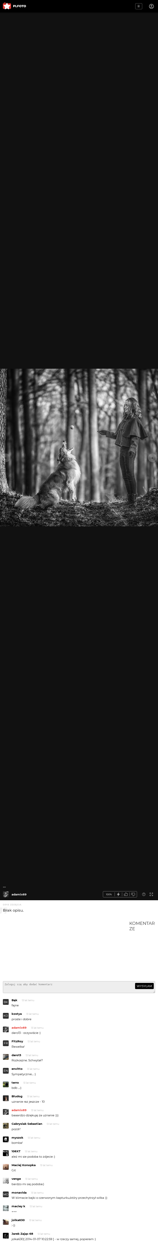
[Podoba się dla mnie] (126, 894)
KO (5, 1016)
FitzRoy (17, 1041)
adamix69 (19, 894)
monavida (19, 1192)
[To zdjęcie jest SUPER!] (118, 894)
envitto (17, 1069)
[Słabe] (133, 894)
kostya (17, 1014)
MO (5, 1194)
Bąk (14, 1000)
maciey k (18, 1206)
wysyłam (144, 986)
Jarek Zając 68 (22, 1234)
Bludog (17, 1096)
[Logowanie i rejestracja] (151, 6)
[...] (6, 894)
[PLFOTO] (14, 6)
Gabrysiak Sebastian (27, 1124)
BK (6, 1002)
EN (6, 1070)
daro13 (16, 1055)
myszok (17, 1137)
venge (16, 1179)
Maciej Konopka (24, 1165)
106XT (16, 1151)
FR (6, 1043)
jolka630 (18, 1220)
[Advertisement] (66, 949)
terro (15, 1082)
